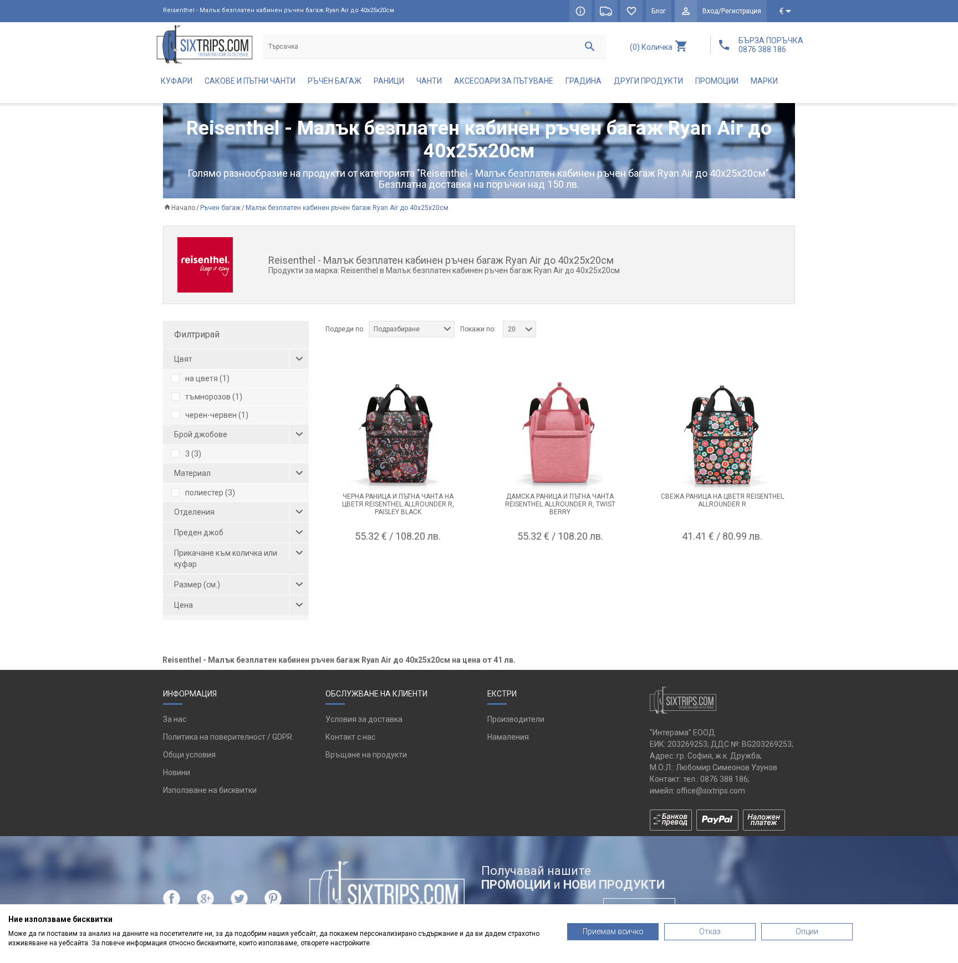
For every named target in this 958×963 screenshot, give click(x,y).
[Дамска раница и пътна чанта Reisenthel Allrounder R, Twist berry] (560, 435)
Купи (398, 563)
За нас (174, 719)
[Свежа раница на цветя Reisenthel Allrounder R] (722, 435)
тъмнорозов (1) (213, 396)
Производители (515, 719)
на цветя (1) (207, 378)
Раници (389, 80)
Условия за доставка (363, 719)
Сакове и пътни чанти (250, 80)
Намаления (508, 737)
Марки (764, 80)
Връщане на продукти (366, 754)
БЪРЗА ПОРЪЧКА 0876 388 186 (770, 45)
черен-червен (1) (216, 415)
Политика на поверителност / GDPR (227, 737)
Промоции (716, 80)
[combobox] (412, 329)
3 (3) (193, 453)
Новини (176, 772)
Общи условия (189, 754)
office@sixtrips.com (710, 790)
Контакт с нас (350, 737)
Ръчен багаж (334, 80)
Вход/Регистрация (731, 11)
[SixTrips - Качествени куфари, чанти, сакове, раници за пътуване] (204, 44)
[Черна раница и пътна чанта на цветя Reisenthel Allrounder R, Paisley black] (398, 435)
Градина (583, 80)
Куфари (176, 80)
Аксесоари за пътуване (503, 80)
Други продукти (648, 80)
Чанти (429, 80)
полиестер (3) (210, 492)
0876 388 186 (724, 779)
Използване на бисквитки (210, 790)
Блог (658, 11)
